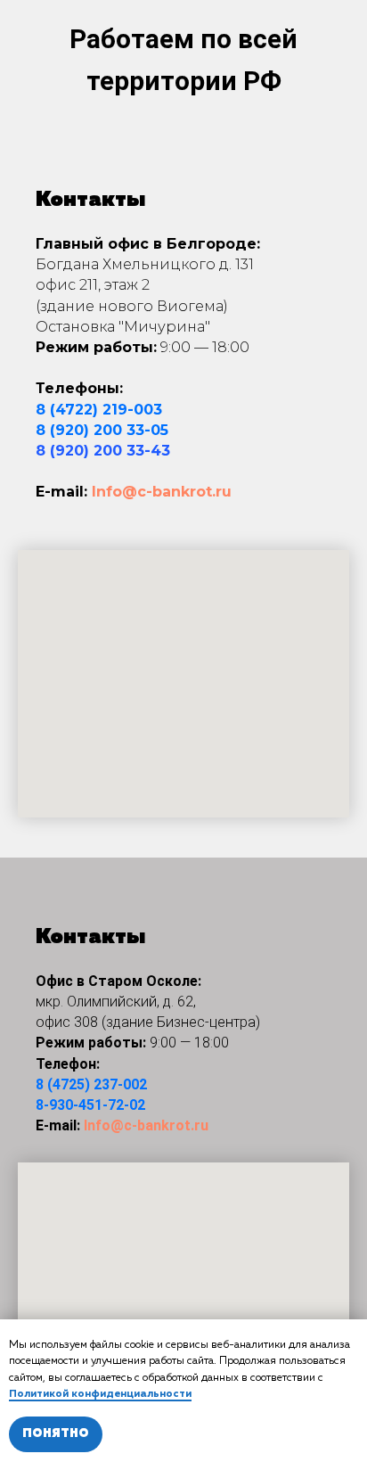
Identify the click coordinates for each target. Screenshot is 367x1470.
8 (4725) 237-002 (91, 1084)
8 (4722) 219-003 (99, 409)
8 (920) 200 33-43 (103, 450)
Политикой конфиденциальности (100, 1394)
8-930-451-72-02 (90, 1104)
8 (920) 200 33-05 (102, 430)
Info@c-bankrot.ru (162, 491)
